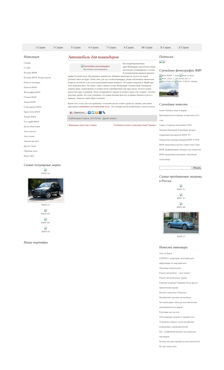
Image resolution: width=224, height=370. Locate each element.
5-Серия (75, 47)
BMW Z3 (181, 236)
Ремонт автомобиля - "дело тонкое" (175, 272)
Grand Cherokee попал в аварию (173, 110)
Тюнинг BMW (30, 116)
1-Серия (40, 47)
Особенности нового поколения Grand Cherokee (135, 125)
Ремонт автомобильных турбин (173, 277)
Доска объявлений (32, 126)
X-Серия (165, 47)
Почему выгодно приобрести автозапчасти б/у (179, 341)
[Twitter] (93, 112)
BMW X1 (181, 189)
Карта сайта (29, 155)
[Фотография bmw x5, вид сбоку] (187, 75)
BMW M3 (45, 213)
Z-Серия (183, 47)
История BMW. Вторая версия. (37, 77)
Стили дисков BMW (32, 106)
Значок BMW (30, 101)
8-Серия (129, 47)
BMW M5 (45, 222)
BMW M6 (181, 207)
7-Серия (111, 47)
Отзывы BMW (30, 97)
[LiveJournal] (104, 112)
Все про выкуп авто (168, 346)
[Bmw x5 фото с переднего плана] (186, 81)
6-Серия (93, 47)
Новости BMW (30, 87)
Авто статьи (29, 136)
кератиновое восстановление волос (94, 106)
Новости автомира (32, 82)
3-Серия (58, 47)
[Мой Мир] (100, 112)
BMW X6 (45, 173)
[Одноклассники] (97, 112)
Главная (27, 62)
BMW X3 (181, 198)
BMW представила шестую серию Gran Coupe (179, 144)
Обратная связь (30, 150)
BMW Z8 (46, 231)
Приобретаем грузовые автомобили (175, 297)
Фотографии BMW (32, 92)
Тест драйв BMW (31, 121)
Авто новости (30, 131)
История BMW (30, 72)
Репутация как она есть (169, 312)
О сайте (27, 67)
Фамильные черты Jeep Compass (83, 125)
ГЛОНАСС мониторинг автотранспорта (176, 258)
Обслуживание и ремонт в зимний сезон (176, 316)
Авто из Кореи (165, 253)
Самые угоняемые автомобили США (175, 125)
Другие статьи (30, 146)
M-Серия (147, 47)
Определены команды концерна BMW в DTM (179, 139)
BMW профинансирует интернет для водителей (180, 149)
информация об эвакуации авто (173, 263)
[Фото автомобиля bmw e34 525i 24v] (168, 96)
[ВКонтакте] (89, 112)
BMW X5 (45, 204)
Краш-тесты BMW (32, 111)
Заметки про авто (31, 141)
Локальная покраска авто (170, 268)
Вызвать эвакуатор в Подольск (173, 292)
